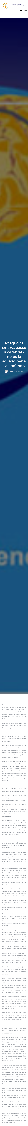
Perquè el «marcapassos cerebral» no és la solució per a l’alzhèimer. (14, 354)
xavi (11, 371)
